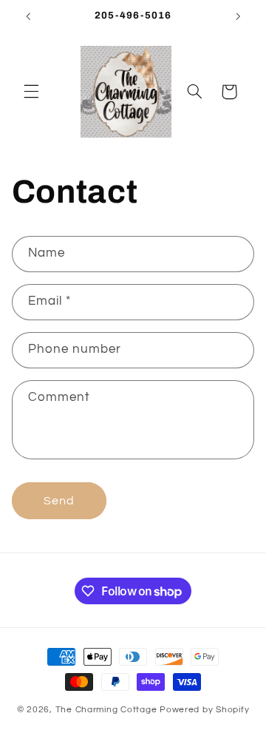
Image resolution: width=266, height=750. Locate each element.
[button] (31, 92)
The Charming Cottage (107, 710)
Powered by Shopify (204, 710)
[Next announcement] (238, 16)
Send (59, 501)
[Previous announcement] (28, 16)
